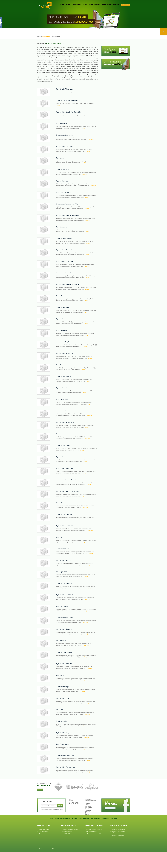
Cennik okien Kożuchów (64, 238)
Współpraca (106, 5)
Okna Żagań (60, 675)
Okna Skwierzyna (62, 399)
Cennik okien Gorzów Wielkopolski (68, 101)
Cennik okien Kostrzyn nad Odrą (67, 204)
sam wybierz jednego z (71, 21)
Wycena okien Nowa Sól (64, 388)
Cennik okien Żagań (62, 687)
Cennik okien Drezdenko (64, 135)
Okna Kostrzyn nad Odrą (64, 192)
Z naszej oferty (44, 783)
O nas (68, 5)
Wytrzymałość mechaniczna (94, 829)
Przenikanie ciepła (92, 831)
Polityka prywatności (53, 848)
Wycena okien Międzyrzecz (65, 353)
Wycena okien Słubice (63, 457)
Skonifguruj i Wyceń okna (67, 16)
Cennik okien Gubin (62, 169)
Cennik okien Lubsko (63, 307)
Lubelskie (87, 802)
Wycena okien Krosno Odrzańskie (67, 284)
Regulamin (105, 818)
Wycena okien (88, 5)
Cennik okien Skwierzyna (64, 411)
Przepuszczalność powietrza (94, 834)
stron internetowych (124, 848)
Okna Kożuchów (61, 227)
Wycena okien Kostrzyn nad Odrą (67, 215)
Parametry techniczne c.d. (94, 825)
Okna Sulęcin (60, 537)
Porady (97, 5)
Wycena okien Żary (62, 733)
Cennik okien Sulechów (64, 514)
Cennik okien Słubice (63, 445)
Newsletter (46, 801)
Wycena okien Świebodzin (65, 629)
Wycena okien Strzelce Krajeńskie (67, 491)
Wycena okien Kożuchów (64, 250)
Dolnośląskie (88, 799)
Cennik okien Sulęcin (63, 549)
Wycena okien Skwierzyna (65, 422)
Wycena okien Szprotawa (64, 595)
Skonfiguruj (109, 49)
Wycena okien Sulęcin (63, 560)
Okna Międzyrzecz (62, 330)
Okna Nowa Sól (61, 365)
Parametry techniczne (69, 825)
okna (110, 52)
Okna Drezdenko (61, 124)
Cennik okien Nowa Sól (64, 376)
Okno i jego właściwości (118, 825)
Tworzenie (121, 848)
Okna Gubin (60, 158)
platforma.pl (113, 64)
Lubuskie (87, 803)
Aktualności (76, 5)
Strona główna (46, 36)
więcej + (90, 92)
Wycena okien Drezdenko (64, 146)
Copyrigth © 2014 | (48, 848)
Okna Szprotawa (61, 572)
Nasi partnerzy (74, 801)
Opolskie (87, 809)
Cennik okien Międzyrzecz (65, 342)
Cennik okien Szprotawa (64, 583)
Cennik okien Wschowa (64, 652)
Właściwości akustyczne (69, 834)
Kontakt (116, 5)
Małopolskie (88, 806)
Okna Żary (59, 710)
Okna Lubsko (60, 296)
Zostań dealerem (112, 61)
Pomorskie (88, 813)
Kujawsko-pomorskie (90, 800)
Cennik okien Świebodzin (64, 618)
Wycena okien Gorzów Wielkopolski (68, 112)
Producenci (43, 785)
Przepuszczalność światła (118, 829)
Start (62, 5)
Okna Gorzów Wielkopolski (65, 89)
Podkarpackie (88, 810)
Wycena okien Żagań (63, 698)
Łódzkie (87, 804)
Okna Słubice (60, 434)
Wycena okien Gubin (63, 181)
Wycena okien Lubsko (63, 319)
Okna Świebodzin (62, 606)
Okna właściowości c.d (45, 834)
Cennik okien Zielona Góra (65, 756)
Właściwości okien (43, 825)
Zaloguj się (125, 5)
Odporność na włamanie (118, 835)
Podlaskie (87, 811)
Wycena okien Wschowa (64, 664)
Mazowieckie (88, 807)
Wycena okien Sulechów (64, 526)
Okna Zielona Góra (62, 744)
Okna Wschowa (61, 641)
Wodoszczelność (67, 831)
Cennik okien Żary (62, 721)
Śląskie (87, 814)
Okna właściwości (43, 831)
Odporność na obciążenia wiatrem (72, 829)
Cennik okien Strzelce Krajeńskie (67, 480)
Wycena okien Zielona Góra (65, 767)
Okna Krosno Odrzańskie (64, 261)
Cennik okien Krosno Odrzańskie (67, 273)
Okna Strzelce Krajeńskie (64, 468)
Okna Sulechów (61, 503)
